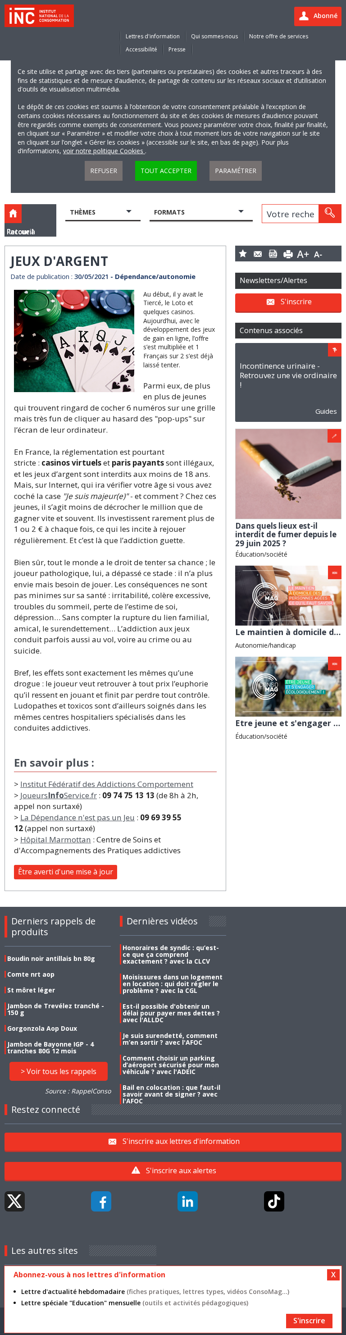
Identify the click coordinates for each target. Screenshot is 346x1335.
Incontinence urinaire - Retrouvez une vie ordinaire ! (288, 375)
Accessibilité (141, 49)
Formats (169, 212)
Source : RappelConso (78, 1091)
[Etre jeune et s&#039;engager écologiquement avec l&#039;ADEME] (288, 685)
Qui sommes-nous (214, 36)
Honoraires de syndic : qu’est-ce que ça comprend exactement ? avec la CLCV (171, 954)
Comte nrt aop (31, 974)
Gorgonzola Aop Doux (42, 1028)
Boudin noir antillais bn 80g (51, 958)
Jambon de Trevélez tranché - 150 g (55, 1009)
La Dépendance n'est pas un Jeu (77, 817)
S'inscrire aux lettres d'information (181, 1141)
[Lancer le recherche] (330, 214)
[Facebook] (101, 1201)
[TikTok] (274, 1201)
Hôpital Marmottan (55, 839)
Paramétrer (235, 170)
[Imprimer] (288, 253)
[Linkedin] (188, 1201)
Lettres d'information (153, 36)
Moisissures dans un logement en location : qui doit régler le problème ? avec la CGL (173, 984)
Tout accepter (166, 170)
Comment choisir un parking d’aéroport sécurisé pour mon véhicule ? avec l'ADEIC (171, 1065)
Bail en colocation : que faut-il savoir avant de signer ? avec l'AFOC (171, 1094)
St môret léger (31, 990)
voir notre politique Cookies (104, 150)
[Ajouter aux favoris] (242, 253)
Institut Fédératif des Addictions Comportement (106, 784)
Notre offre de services (278, 36)
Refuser (103, 170)
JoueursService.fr (58, 795)
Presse (177, 49)
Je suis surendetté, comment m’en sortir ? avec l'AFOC (170, 1039)
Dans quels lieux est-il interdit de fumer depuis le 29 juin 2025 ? (286, 535)
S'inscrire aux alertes (181, 1170)
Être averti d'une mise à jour (65, 872)
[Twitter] (15, 1201)
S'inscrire (296, 301)
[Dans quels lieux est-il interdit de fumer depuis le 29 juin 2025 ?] (288, 473)
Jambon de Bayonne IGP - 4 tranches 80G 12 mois (50, 1047)
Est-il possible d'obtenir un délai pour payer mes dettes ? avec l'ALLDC (171, 1013)
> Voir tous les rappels (58, 1071)
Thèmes (83, 212)
